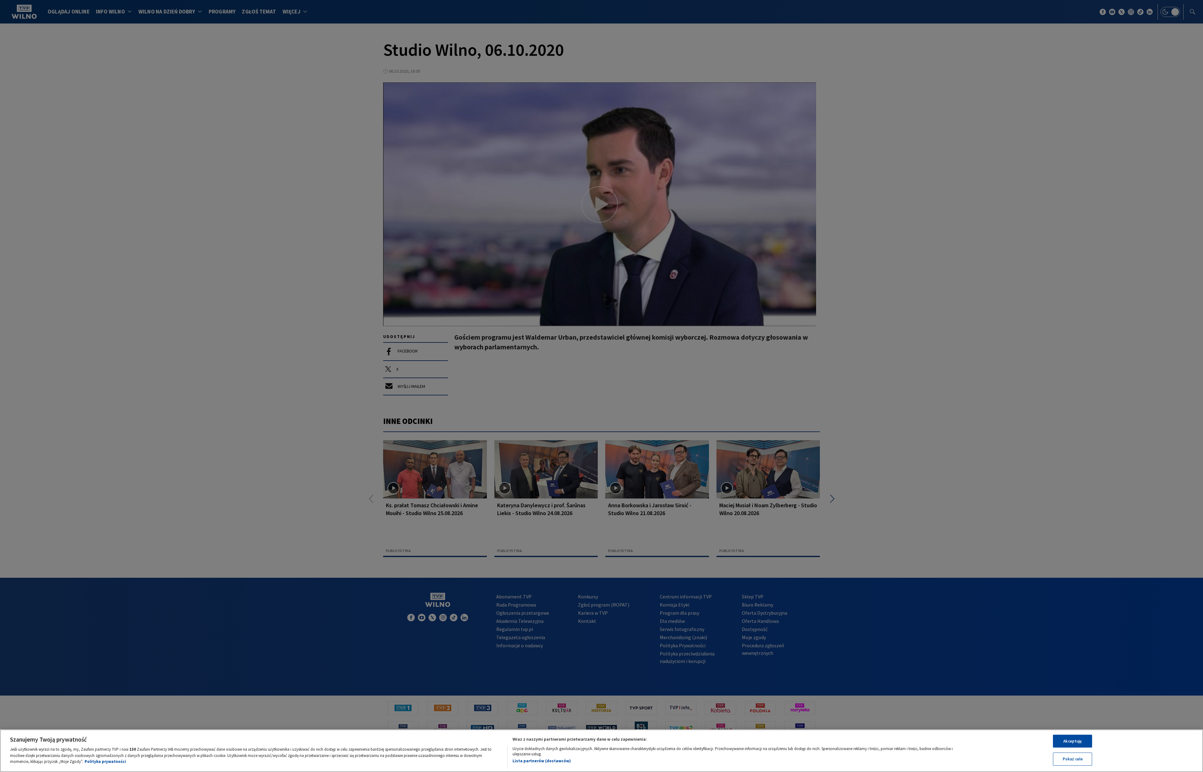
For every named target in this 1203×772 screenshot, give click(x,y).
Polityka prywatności (105, 761)
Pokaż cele (1073, 759)
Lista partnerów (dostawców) (542, 761)
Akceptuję (1072, 741)
